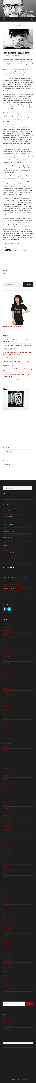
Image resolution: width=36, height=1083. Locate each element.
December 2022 (7, 627)
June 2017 (6, 794)
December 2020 (7, 685)
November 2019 (7, 717)
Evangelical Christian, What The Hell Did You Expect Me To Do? (16, 521)
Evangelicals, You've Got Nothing (12, 379)
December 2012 (7, 964)
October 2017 (7, 779)
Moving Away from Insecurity (11, 349)
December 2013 (7, 921)
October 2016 (7, 823)
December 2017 (7, 772)
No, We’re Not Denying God (11, 556)
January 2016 (7, 855)
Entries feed (6, 1022)
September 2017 (7, 783)
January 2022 (7, 663)
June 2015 (6, 881)
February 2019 (7, 743)
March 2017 (6, 805)
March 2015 (6, 888)
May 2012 (6, 989)
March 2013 (6, 953)
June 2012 (6, 986)
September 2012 (7, 975)
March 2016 (6, 848)
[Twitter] (9, 609)
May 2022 (6, 648)
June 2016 (6, 837)
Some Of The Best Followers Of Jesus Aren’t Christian (16, 528)
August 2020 (6, 696)
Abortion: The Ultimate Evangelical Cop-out (16, 361)
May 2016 (6, 841)
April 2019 (6, 736)
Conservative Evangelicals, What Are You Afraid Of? (17, 542)
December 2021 (7, 667)
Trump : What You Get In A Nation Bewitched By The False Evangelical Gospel (17, 353)
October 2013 (7, 928)
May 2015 (6, 884)
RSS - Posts (6, 447)
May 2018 (6, 757)
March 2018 (6, 765)
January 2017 (7, 812)
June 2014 (6, 899)
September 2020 (7, 692)
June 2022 (6, 645)
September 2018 (7, 754)
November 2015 (7, 862)
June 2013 (6, 942)
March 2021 (6, 681)
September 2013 (7, 931)
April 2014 (6, 906)
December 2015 (7, 859)
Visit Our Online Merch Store (12, 326)
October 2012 (7, 971)
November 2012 (7, 968)
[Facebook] (5, 609)
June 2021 (6, 674)
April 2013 (6, 950)
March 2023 (6, 623)
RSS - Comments (7, 451)
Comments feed (7, 1025)
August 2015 (6, 873)
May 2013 (6, 946)
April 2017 (6, 801)
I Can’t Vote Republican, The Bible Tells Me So (16, 535)
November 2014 (7, 895)
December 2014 (7, 892)
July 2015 (5, 877)
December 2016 (7, 815)
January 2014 (7, 917)
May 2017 (6, 797)
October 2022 (7, 634)
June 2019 (6, 732)
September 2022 (7, 638)
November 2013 (7, 924)
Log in (4, 1018)
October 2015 (7, 866)
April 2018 (6, 761)
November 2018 (7, 746)
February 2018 (7, 768)
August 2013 (6, 935)
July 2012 (5, 982)
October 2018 (7, 750)
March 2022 (6, 656)
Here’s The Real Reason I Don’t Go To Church (16, 508)
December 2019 (7, 714)
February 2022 (7, 659)
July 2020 (5, 699)
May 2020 (6, 707)
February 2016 (7, 852)
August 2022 (6, 641)
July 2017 (5, 790)
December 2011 (7, 993)
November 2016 (7, 819)
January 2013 (7, 960)
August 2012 (6, 979)
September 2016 (7, 826)
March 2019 (6, 739)
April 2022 (6, 652)
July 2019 (5, 728)
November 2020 (7, 688)
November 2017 (7, 775)
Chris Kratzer (18, 1079)
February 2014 (7, 913)
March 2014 (6, 910)
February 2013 (7, 957)
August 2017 (6, 786)
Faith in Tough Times (9, 365)
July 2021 (5, 670)
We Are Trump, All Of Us (10, 358)
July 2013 (5, 939)
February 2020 (7, 710)
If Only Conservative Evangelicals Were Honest (17, 345)
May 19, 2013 (6, 55)
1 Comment (15, 55)
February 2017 (7, 808)
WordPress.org (7, 1029)
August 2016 (6, 830)
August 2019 (6, 725)
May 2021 (6, 678)
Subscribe (28, 284)
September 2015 (7, 870)
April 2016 (6, 844)
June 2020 (6, 703)
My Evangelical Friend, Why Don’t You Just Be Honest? (16, 549)
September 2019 (7, 721)
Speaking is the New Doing (16, 52)
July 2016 (5, 833)
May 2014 (6, 902)
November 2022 (7, 630)
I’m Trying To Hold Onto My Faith (12, 514)
